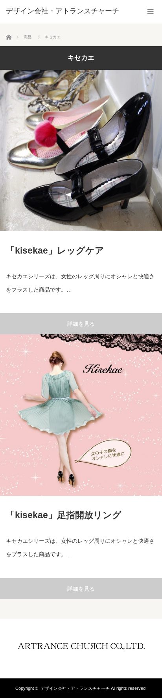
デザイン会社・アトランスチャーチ (75, 688)
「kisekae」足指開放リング (64, 515)
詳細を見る (81, 324)
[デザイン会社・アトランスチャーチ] (62, 11)
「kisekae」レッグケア (55, 250)
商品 (27, 37)
